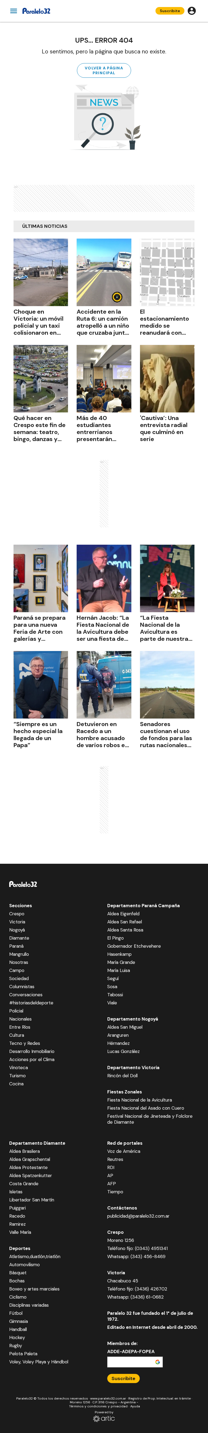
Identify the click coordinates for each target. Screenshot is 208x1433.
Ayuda (135, 1406)
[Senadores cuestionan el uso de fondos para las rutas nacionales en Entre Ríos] (167, 685)
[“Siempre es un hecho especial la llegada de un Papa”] (41, 685)
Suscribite (170, 10)
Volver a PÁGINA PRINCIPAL (104, 70)
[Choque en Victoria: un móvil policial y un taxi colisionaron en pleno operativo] (41, 272)
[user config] (192, 11)
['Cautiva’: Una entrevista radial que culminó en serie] (167, 378)
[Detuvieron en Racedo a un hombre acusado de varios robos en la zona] (104, 685)
